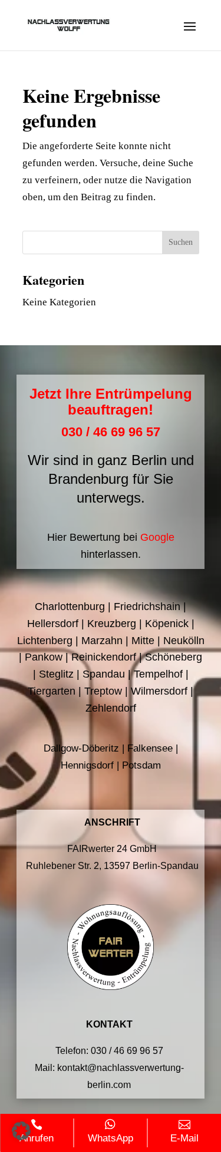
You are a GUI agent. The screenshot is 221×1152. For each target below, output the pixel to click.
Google (157, 537)
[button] (21, 1131)
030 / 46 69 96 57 (110, 432)
